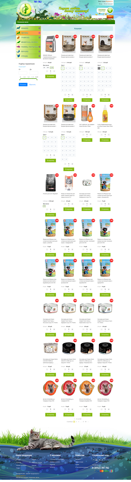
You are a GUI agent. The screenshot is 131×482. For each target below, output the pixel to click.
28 (85, 421)
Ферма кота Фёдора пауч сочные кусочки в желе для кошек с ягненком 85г (104, 195)
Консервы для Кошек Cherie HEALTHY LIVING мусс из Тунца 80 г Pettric (68, 361)
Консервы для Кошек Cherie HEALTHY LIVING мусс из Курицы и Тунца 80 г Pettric (104, 361)
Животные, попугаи (29, 42)
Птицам (24, 56)
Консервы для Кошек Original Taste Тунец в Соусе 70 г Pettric (104, 321)
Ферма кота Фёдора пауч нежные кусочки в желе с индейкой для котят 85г (49, 281)
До (31, 69)
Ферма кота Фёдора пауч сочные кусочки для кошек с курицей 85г (104, 281)
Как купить (78, 459)
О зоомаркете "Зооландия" (57, 459)
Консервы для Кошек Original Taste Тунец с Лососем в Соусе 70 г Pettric (50, 321)
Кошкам (24, 33)
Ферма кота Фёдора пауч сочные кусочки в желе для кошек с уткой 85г (50, 241)
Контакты (52, 467)
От (19, 69)
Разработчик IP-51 (20, 475)
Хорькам (24, 52)
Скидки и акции (79, 462)
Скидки (77, 464)
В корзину (50, 76)
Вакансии (52, 464)
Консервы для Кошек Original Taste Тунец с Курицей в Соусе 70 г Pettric (68, 321)
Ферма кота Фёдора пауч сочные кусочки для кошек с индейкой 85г (86, 281)
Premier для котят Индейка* (50, 193)
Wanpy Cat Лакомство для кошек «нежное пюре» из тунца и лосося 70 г (68, 195)
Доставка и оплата (55, 462)
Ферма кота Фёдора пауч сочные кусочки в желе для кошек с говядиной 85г (68, 241)
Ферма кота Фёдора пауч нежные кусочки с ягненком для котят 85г (104, 241)
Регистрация (108, 4)
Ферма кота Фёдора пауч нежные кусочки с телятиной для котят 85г (86, 241)
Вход (100, 4)
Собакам (24, 28)
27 (83, 421)
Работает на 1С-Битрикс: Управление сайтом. (27, 477)
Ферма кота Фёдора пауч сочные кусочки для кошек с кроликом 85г (68, 281)
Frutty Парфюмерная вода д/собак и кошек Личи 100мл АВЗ (105, 126)
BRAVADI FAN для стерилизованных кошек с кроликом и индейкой (49, 57)
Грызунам (25, 38)
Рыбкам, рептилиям (29, 47)
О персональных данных (81, 467)
